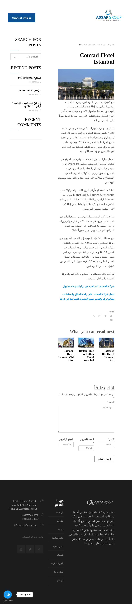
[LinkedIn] (20, 4)
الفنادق (81, 44)
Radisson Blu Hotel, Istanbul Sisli (108, 355)
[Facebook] (10, 4)
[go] (14, 57)
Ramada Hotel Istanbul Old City (66, 355)
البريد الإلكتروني (87, 441)
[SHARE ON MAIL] (111, 320)
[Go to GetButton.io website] (8, 601)
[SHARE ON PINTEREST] (94, 315)
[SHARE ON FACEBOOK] (105, 315)
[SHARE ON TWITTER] (111, 316)
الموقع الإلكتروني (66, 439)
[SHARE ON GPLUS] (99, 315)
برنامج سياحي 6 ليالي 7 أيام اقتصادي (26, 104)
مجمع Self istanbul (29, 77)
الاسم (111, 439)
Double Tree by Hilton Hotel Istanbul (86, 355)
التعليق (110, 402)
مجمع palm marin (30, 90)
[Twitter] (15, 4)
